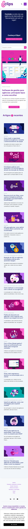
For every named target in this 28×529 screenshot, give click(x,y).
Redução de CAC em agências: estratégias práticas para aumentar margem (13, 259)
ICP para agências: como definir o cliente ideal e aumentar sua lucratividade (14, 228)
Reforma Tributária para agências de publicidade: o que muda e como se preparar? (13, 462)
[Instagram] (14, 499)
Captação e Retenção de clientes (13, 164)
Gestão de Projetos (14, 487)
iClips (5, 193)
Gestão (6, 136)
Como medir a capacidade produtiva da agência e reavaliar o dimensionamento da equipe (14, 139)
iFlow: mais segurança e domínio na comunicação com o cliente (14, 375)
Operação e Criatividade (14, 489)
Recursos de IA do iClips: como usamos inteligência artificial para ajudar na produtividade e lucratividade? (13, 198)
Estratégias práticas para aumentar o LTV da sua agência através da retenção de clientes (14, 168)
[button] (21, 4)
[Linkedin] (10, 499)
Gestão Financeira (9, 312)
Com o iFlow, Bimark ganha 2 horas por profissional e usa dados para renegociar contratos (13, 346)
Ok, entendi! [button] (14, 524)
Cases (5, 341)
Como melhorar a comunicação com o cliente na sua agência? (13, 288)
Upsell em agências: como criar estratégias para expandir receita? (13, 403)
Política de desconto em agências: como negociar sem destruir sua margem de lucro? (13, 316)
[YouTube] (17, 499)
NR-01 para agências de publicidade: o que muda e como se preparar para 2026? (13, 432)
